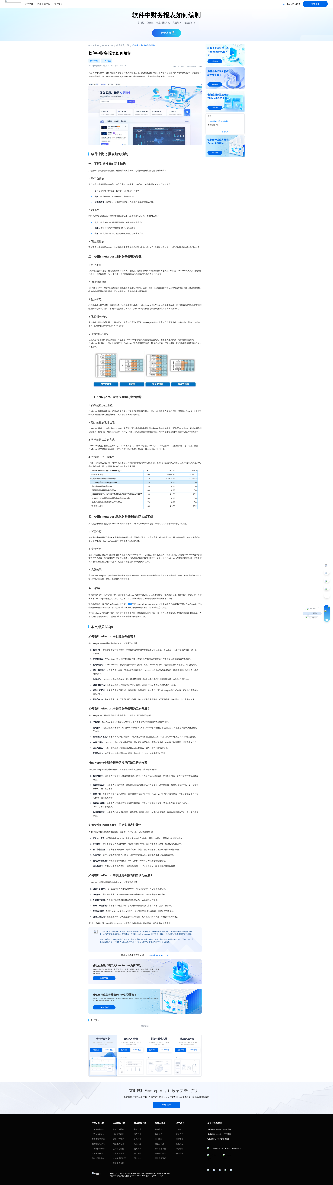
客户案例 (179, 1139)
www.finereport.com (159, 955)
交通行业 (137, 1148)
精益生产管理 (118, 1144)
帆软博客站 (93, 45)
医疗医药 (137, 1153)
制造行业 (137, 1129)
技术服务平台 (160, 1148)
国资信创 (137, 1158)
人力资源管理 (118, 1153)
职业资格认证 (160, 1158)
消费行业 (137, 1134)
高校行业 (137, 1144)
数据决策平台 (97, 1153)
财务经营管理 (118, 1139)
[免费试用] (145, 112)
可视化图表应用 (98, 1148)
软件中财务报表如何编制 (218, 121)
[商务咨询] (327, 613)
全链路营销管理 (119, 1158)
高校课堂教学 (160, 1153)
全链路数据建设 (98, 1129)
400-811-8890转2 (223, 1134)
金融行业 (137, 1139)
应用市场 (158, 1139)
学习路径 (158, 1134)
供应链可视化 (118, 1148)
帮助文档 (158, 1129)
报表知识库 (159, 1144)
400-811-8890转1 (223, 1129)
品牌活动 (179, 1148)
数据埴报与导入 (98, 1144)
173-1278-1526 (222, 1139)
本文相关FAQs (213, 125)
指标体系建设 (118, 1134)
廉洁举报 (179, 1153)
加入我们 (179, 1134)
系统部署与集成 (98, 1158)
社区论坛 (179, 1144)
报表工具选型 (122, 45)
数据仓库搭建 (118, 1129)
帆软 (130, 604)
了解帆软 (179, 1129)
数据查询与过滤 (98, 1139)
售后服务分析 (118, 1163)
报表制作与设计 (98, 1134)
